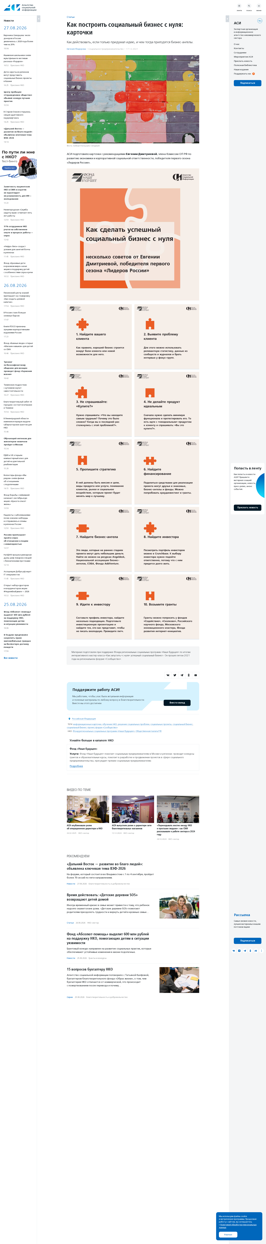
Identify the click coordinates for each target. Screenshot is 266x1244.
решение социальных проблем (133, 724)
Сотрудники (240, 52)
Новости (71, 884)
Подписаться (247, 83)
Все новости (10, 658)
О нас (236, 44)
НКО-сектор (83, 833)
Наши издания (241, 69)
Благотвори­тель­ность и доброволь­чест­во (109, 884)
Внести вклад (177, 702)
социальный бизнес (183, 724)
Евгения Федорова (76, 49)
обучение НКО (109, 724)
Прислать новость (243, 61)
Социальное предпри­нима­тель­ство (106, 49)
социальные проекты (161, 724)
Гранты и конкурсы (98, 958)
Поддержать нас (242, 74)
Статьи (71, 17)
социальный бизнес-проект (80, 727)
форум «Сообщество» (106, 727)
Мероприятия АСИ (243, 57)
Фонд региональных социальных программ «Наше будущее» (104, 731)
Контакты (239, 48)
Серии (70, 997)
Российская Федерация (84, 718)
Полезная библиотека (245, 65)
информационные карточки (87, 724)
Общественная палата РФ (149, 731)
